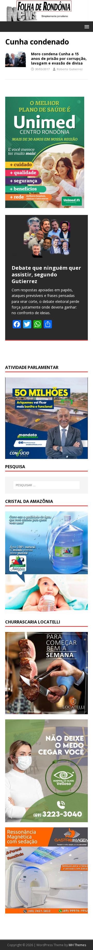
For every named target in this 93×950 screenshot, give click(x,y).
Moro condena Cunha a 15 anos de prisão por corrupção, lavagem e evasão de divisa (59, 58)
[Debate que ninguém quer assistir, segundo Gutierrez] (46, 236)
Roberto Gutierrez (70, 69)
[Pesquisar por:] (46, 485)
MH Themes (77, 945)
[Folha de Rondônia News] (46, 18)
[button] (86, 26)
